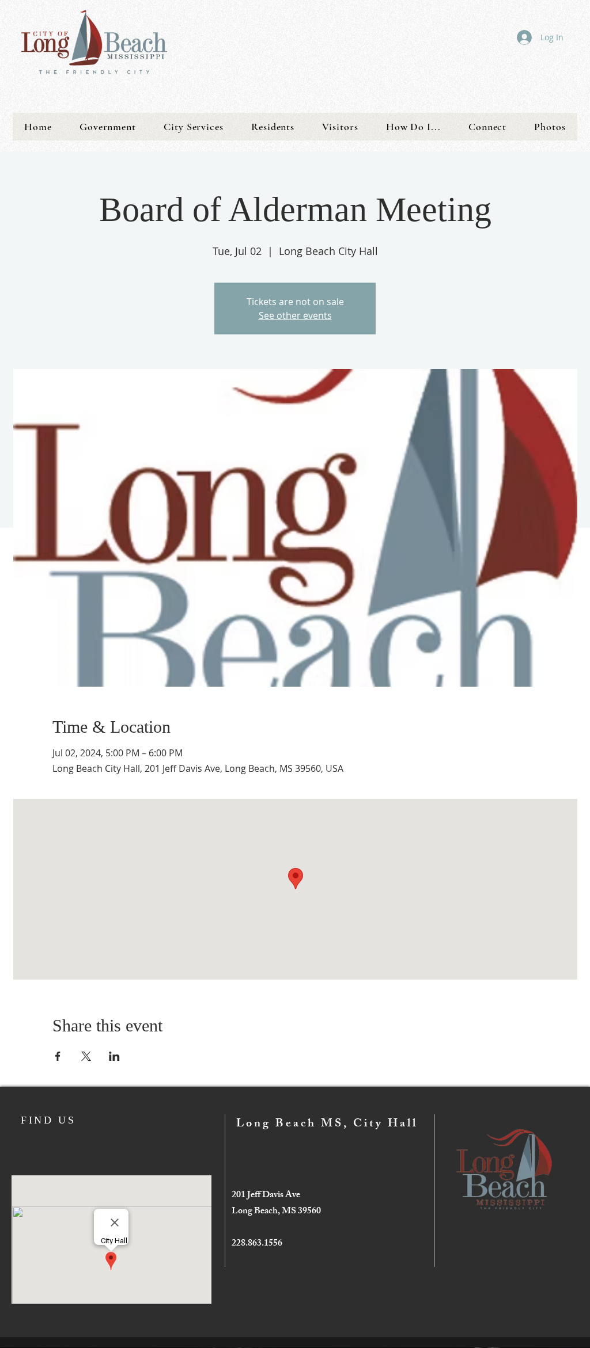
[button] (108, 126)
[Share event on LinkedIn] (114, 1056)
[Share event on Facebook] (57, 1056)
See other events (295, 315)
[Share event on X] (86, 1056)
